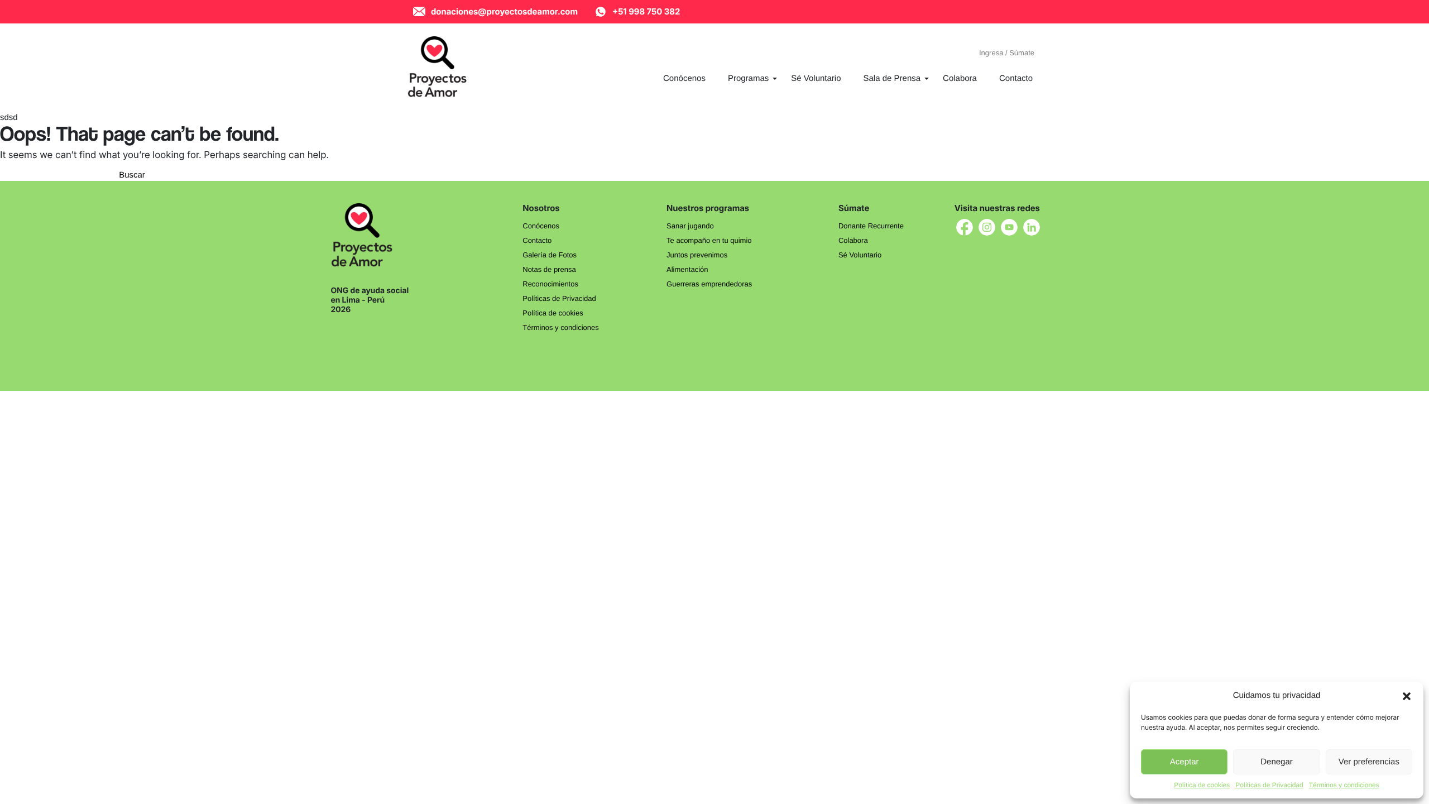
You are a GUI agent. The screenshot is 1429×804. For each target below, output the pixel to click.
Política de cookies (1202, 785)
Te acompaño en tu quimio (708, 240)
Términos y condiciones (1344, 785)
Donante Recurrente (871, 226)
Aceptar (1184, 762)
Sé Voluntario (859, 255)
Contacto (537, 240)
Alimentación (687, 269)
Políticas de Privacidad (1269, 785)
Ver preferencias (1369, 762)
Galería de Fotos (549, 255)
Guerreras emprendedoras (709, 284)
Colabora (853, 240)
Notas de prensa (549, 269)
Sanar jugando (690, 226)
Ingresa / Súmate (1006, 53)
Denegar (1276, 762)
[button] (1406, 695)
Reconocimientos (550, 284)
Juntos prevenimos (696, 255)
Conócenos (540, 226)
